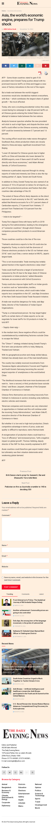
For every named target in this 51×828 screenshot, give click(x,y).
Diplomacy (6, 806)
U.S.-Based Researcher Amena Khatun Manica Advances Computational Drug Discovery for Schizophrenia (31, 706)
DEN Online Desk (10, 29)
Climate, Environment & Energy (7, 797)
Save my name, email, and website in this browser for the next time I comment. (26, 578)
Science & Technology (39, 795)
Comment (6, 515)
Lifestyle (21, 803)
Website (5, 567)
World (37, 808)
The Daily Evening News (15, 822)
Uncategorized (41, 805)
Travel (37, 802)
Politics (38, 791)
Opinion (38, 787)
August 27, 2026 (9, 672)
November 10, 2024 (26, 29)
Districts (21, 784)
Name (5, 545)
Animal (4, 784)
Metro (20, 806)
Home (4, 11)
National (38, 784)
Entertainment (24, 794)
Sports (37, 799)
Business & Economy (15, 11)
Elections (22, 791)
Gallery (21, 797)
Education (22, 787)
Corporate (6, 802)
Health (20, 800)
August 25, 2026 (19, 684)
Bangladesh (6, 787)
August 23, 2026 (19, 699)
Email (5, 556)
